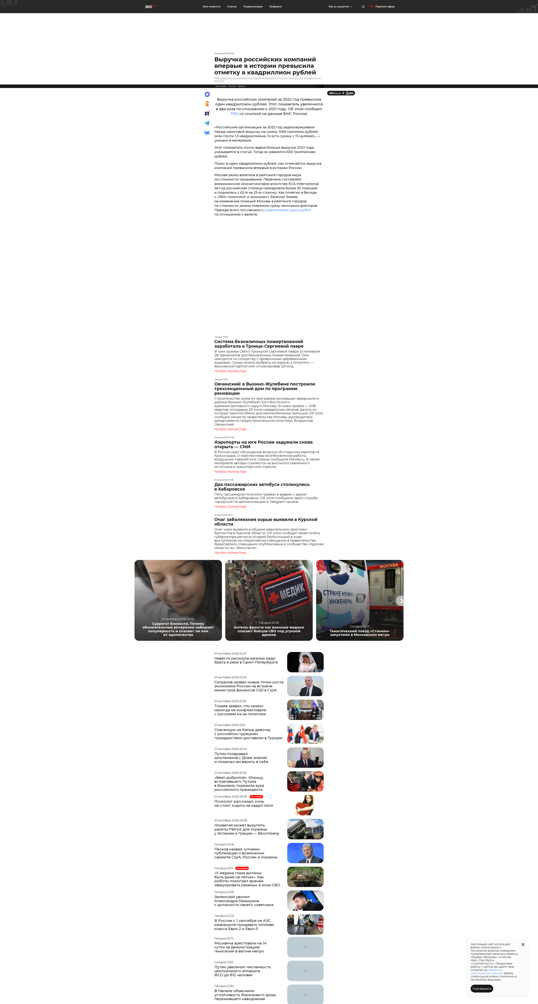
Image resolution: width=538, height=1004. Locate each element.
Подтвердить (482, 988)
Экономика (221, 86)
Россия (232, 86)
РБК (234, 113)
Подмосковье (253, 6)
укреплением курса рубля (288, 210)
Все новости (211, 6)
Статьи (232, 6)
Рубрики (275, 6)
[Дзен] (341, 93)
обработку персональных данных (487, 971)
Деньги (241, 86)
